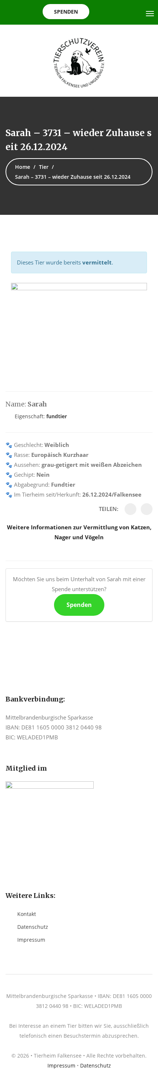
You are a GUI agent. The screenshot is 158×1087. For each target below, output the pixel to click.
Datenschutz (32, 926)
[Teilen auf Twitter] (146, 509)
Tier (44, 166)
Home (22, 166)
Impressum (31, 939)
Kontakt (26, 913)
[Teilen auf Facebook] (130, 509)
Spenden (66, 11)
